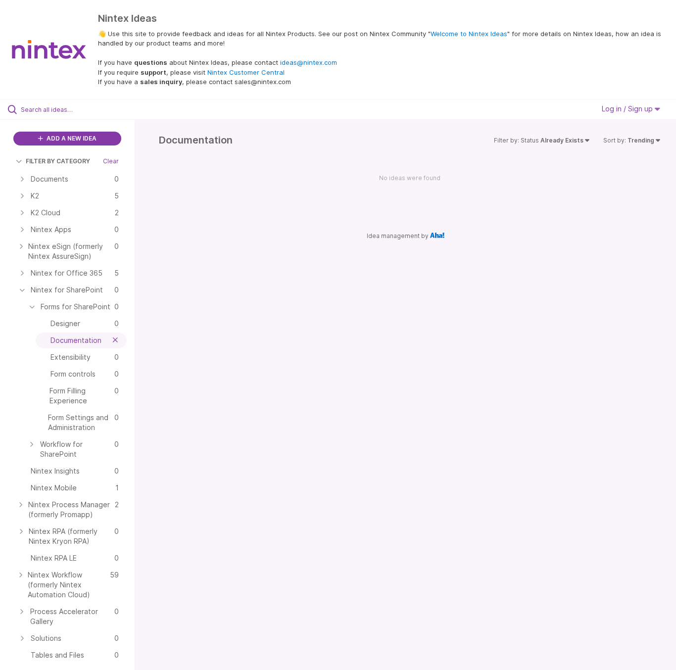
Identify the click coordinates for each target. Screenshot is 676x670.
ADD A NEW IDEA (71, 138)
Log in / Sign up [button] (628, 108)
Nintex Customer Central (246, 72)
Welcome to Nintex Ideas (469, 34)
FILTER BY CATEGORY (58, 161)
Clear (111, 161)
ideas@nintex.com (308, 62)
